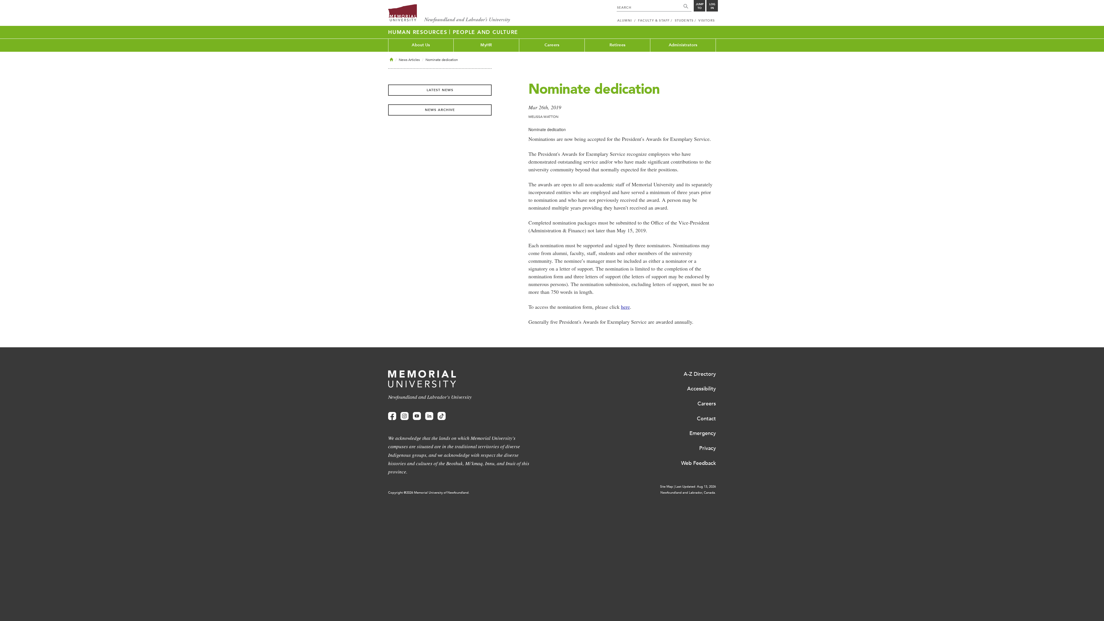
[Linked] (429, 416)
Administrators (683, 45)
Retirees (617, 45)
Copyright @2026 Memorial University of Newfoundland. (428, 492)
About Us (421, 45)
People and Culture (485, 32)
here (625, 306)
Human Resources (418, 32)
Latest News (440, 90)
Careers (552, 45)
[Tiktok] (442, 416)
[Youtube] (417, 416)
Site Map (666, 486)
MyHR (486, 45)
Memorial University (449, 13)
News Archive (440, 110)
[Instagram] (404, 416)
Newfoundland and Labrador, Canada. (688, 492)
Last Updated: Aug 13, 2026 (695, 486)
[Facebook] (392, 416)
